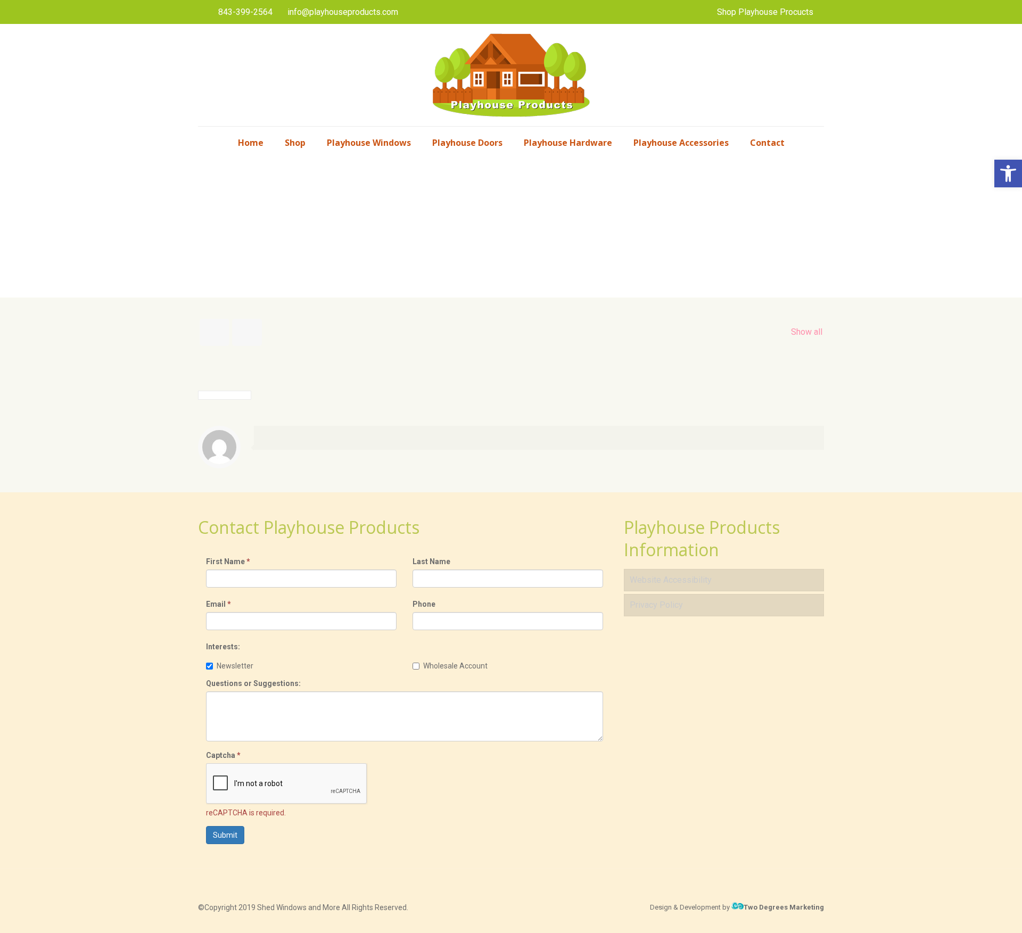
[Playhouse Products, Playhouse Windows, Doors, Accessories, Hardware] (511, 75)
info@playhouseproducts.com (342, 12)
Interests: (223, 646)
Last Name (431, 561)
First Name (228, 561)
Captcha (223, 755)
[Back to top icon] (971, 911)
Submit (225, 835)
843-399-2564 (245, 12)
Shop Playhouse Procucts (765, 12)
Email (218, 604)
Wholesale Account (455, 666)
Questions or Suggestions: (253, 683)
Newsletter (235, 666)
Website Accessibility (671, 580)
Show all (806, 332)
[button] (1008, 173)
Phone (424, 604)
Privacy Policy (656, 605)
